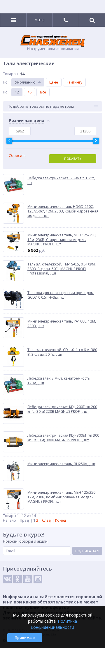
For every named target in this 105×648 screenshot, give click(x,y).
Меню (40, 20)
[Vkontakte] (7, 579)
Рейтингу (74, 82)
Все (43, 92)
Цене (53, 82)
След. (46, 520)
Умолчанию (25, 82)
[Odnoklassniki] (17, 579)
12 (17, 92)
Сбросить (17, 155)
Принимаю (25, 637)
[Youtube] (27, 579)
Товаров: (10, 73)
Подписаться (87, 551)
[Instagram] (38, 579)
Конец (60, 520)
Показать (72, 158)
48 (29, 92)
